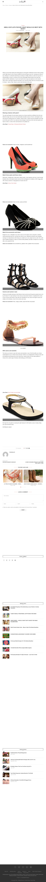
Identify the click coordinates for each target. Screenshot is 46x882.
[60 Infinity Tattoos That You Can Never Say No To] (6, 768)
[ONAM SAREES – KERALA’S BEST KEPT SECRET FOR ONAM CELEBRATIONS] (6, 622)
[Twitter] (6, 560)
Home (4, 5)
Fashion (6, 5)
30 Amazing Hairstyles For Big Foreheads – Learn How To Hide (23, 654)
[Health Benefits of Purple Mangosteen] (6, 754)
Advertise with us (13, 871)
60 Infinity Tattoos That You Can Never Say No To (20, 766)
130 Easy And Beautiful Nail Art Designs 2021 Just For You (22, 759)
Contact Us (24, 871)
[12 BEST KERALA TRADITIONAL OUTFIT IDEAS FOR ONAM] (6, 615)
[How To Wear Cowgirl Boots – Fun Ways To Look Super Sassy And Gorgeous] (33, 476)
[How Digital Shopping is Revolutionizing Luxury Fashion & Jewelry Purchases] (6, 608)
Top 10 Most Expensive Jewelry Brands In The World (21, 773)
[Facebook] (4, 560)
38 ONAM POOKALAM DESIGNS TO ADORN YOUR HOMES (23, 634)
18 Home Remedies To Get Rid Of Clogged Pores (20, 780)
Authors (19, 871)
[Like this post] (24, 448)
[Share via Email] (29, 448)
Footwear (10, 5)
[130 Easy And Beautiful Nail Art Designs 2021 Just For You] (6, 761)
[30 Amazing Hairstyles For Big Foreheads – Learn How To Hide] (6, 656)
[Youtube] (15, 560)
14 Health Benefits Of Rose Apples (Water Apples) (20, 647)
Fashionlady (22, 30)
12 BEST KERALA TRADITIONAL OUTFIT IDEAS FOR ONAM (23, 613)
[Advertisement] (23, 15)
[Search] (42, 1)
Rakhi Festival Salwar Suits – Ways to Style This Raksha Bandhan (24, 627)
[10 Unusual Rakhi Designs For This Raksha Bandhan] (6, 642)
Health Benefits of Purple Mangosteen (18, 752)
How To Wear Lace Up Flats (14, 392)
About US (6, 871)
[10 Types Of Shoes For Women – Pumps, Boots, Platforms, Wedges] (12, 476)
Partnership (20, 872)
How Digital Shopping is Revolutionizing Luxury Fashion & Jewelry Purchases (24, 607)
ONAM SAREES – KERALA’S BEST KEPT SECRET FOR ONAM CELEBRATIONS (23, 621)
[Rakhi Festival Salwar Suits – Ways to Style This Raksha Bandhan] (6, 629)
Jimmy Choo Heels (12, 183)
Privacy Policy (26, 872)
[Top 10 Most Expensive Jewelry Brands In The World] (6, 775)
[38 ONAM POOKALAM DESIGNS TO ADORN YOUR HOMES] (6, 636)
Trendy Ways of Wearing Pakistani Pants (16, 124)
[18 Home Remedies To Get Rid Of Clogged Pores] (6, 781)
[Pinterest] (12, 560)
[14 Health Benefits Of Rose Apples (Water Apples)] (6, 649)
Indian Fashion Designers (36, 871)
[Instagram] (9, 560)
